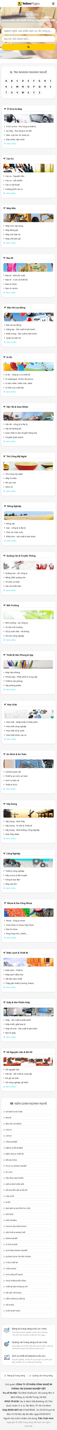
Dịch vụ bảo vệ (12, 780)
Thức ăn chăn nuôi (14, 532)
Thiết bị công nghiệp (14, 871)
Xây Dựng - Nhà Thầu (15, 821)
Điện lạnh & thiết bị (17, 952)
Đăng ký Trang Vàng (16, 1375)
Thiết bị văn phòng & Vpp (19, 655)
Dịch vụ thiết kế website (28, 1355)
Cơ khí (8, 1136)
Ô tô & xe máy (14, 109)
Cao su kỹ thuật (12, 184)
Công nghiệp (13, 853)
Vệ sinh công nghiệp (14, 635)
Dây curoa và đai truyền (16, 875)
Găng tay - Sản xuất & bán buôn (20, 329)
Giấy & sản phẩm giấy (18, 1002)
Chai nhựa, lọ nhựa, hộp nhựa (19, 925)
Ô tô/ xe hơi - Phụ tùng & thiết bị (21, 126)
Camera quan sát (13, 771)
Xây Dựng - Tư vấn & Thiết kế (18, 825)
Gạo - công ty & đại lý (16, 527)
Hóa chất (12, 704)
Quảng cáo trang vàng (29, 1342)
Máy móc (11, 208)
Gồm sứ (9, 486)
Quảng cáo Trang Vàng (42, 1375)
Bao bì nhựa (11, 284)
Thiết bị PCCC (11, 784)
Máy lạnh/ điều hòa (14, 974)
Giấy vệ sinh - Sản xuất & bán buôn (21, 1028)
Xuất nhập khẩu (13, 1311)
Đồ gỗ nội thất (12, 1078)
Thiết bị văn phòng (14, 681)
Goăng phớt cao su (14, 189)
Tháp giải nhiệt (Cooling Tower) (19, 983)
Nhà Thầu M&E (12, 834)
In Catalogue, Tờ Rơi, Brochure (19, 379)
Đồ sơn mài (10, 482)
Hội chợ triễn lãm (13, 586)
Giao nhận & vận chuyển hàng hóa (21, 432)
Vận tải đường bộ (13, 428)
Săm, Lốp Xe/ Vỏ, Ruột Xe (17, 135)
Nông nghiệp (14, 506)
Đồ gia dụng (11, 1160)
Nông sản (10, 523)
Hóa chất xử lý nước (15, 730)
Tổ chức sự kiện (12, 581)
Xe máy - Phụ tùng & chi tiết (19, 130)
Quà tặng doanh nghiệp (17, 1250)
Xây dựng (11, 803)
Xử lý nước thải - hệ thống (17, 631)
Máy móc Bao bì (12, 234)
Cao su (10, 158)
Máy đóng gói (11, 230)
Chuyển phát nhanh (14, 437)
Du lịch (9, 1172)
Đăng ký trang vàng (29, 1328)
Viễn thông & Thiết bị (15, 1298)
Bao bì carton (11, 288)
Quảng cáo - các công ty (16, 573)
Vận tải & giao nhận (17, 406)
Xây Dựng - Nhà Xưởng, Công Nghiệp (22, 830)
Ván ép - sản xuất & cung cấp (18, 1073)
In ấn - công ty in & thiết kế (17, 374)
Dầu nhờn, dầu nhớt (15, 139)
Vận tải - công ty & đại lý (16, 424)
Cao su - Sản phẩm (13, 180)
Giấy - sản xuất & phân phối (18, 1020)
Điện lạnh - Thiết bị (14, 970)
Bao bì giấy (10, 1032)
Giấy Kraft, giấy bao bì (15, 1024)
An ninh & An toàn (16, 754)
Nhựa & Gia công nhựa (19, 903)
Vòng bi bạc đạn (12, 879)
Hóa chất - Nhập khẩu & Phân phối (22, 722)
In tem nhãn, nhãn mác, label (18, 383)
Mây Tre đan (11, 478)
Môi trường (12, 605)
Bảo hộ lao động (16, 307)
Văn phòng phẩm (13, 685)
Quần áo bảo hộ (13, 338)
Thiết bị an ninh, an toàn (16, 776)
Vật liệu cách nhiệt (13, 978)
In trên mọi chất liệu (14, 387)
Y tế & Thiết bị (12, 1262)
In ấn (9, 357)
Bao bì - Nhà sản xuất (15, 275)
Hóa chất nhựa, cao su (16, 735)
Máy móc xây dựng (14, 225)
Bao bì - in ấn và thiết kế (16, 279)
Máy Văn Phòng (12, 672)
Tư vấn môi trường (14, 627)
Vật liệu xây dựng (13, 1293)
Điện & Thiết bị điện (14, 1148)
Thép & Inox (11, 1268)
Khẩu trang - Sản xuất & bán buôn (21, 333)
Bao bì (9, 258)
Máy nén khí (11, 884)
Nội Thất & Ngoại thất (15, 1232)
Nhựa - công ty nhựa (15, 920)
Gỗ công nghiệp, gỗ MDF (16, 1082)
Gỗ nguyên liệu (12, 1069)
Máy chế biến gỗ (13, 238)
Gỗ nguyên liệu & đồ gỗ (19, 1052)
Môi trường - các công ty (16, 622)
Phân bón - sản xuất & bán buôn (21, 536)
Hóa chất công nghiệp (16, 726)
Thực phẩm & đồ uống (16, 1280)
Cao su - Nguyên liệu (14, 176)
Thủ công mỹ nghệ (16, 456)
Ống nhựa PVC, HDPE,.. (16, 933)
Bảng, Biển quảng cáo (15, 577)
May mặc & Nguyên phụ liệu (18, 1208)
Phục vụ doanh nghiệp (16, 1166)
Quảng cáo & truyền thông (21, 555)
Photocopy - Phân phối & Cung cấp (21, 676)
